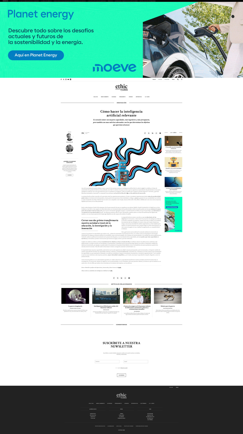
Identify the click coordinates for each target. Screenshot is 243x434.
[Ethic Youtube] (68, 79)
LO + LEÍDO (147, 96)
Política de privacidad (124, 367)
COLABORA (70, 175)
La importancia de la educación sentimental (97, 0)
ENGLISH (154, 79)
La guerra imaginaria (75, 306)
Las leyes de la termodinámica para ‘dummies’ (173, 188)
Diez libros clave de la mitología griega (147, 0)
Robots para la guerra (168, 306)
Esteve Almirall (69, 142)
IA (127, 193)
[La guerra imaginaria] (75, 296)
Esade (119, 267)
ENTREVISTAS (139, 96)
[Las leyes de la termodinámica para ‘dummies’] (173, 182)
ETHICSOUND (166, 79)
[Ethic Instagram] (66, 79)
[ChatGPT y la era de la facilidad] (173, 162)
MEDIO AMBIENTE (104, 96)
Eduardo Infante (13, 0)
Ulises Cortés (69, 153)
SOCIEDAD (114, 96)
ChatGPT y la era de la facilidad (173, 168)
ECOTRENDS (143, 403)
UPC (111, 270)
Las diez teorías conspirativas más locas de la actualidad (126, 0)
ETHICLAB (160, 79)
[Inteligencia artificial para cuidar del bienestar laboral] (106, 296)
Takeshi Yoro (110, 0)
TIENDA (173, 79)
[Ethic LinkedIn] (70, 79)
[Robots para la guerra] (168, 296)
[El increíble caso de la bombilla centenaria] (173, 141)
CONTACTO (92, 416)
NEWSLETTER (150, 415)
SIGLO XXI (96, 96)
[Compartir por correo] (160, 133)
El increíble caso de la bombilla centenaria (173, 147)
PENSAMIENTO (122, 96)
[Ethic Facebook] (61, 79)
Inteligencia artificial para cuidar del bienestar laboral (106, 307)
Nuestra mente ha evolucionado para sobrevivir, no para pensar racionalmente (70, 0)
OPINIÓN (131, 96)
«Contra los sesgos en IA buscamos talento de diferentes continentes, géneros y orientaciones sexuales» (136, 307)
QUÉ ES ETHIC (93, 413)
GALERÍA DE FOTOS (150, 416)
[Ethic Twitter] (63, 79)
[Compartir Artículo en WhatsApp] (156, 133)
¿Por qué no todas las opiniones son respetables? (29, 0)
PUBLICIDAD (121, 415)
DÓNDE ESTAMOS (121, 418)
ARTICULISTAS (93, 415)
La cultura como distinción (46, 0)
